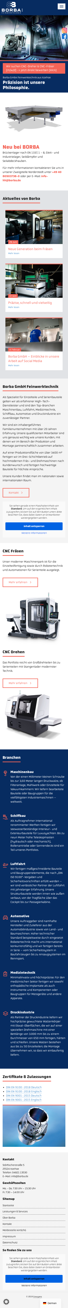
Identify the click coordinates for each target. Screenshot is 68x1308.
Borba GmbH (12, 8)
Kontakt (14, 492)
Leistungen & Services (15, 1211)
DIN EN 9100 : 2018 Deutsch (24, 1087)
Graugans (37, 1296)
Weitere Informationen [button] (34, 533)
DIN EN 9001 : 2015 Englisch (23, 1100)
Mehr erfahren (18, 582)
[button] (6, 1302)
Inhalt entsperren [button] (34, 526)
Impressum (9, 1236)
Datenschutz (10, 1242)
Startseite (8, 1205)
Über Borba (9, 1217)
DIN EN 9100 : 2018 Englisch (24, 1091)
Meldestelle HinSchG (14, 1230)
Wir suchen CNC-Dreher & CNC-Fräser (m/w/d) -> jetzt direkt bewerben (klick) (31, 68)
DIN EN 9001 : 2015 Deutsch (23, 1095)
